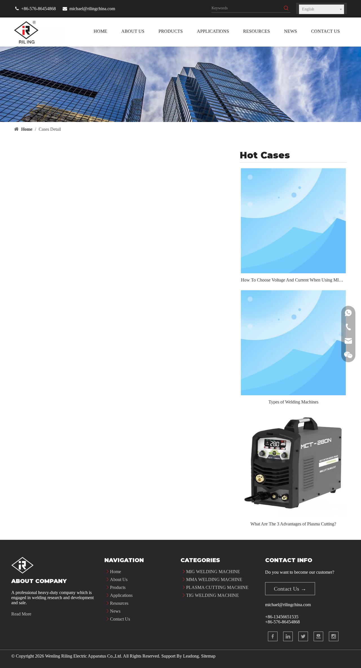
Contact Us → (290, 589)
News (115, 611)
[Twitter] (303, 636)
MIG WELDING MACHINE (213, 571)
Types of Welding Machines (293, 402)
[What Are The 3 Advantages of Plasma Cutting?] (293, 464)
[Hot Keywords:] (286, 8)
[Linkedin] (288, 636)
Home (115, 571)
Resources (119, 603)
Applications (121, 595)
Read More (21, 614)
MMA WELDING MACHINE (214, 579)
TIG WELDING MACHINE (212, 595)
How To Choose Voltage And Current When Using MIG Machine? (293, 280)
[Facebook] (273, 636)
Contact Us (120, 619)
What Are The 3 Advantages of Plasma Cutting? (293, 523)
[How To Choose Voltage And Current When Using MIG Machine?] (293, 220)
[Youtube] (318, 636)
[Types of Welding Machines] (293, 342)
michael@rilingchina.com (92, 8)
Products (118, 587)
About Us (118, 579)
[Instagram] (333, 636)
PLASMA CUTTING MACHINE (217, 587)
